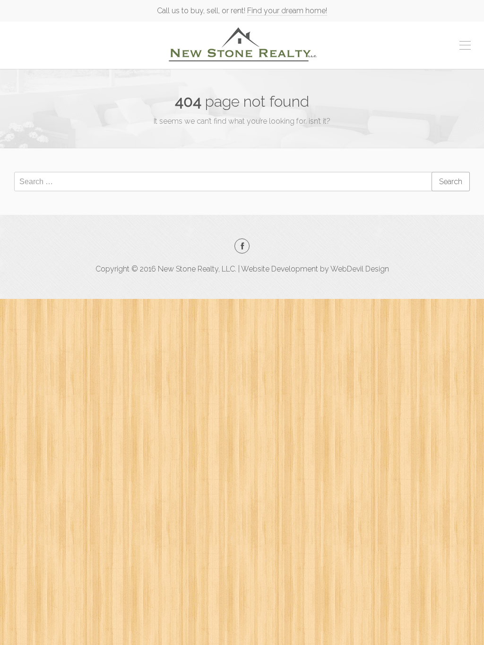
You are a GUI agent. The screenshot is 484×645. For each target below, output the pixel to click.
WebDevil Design (359, 268)
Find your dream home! (287, 10)
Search (450, 181)
